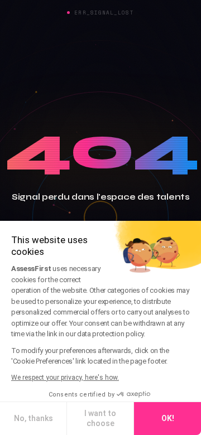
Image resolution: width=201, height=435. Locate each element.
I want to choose (100, 418)
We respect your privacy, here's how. (65, 377)
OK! (167, 418)
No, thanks (33, 418)
